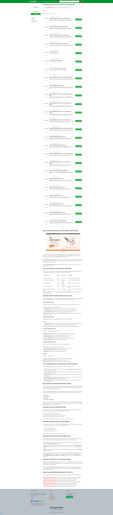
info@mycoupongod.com (71, 493)
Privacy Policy (52, 498)
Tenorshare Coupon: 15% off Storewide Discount (58, 220)
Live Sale (56, 1)
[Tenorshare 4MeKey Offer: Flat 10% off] (46, 204)
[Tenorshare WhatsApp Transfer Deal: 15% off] (46, 145)
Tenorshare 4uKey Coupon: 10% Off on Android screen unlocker (60, 77)
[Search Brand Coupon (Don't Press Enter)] (80, 1)
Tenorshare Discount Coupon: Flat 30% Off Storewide (59, 35)
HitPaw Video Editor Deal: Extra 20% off (56, 178)
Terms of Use (52, 499)
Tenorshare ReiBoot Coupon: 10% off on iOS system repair (59, 119)
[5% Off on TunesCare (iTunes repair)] (46, 61)
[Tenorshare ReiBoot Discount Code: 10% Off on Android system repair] (46, 94)
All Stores (39, 1)
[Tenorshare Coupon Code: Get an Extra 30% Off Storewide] (46, 19)
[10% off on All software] (46, 52)
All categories (34, 21)
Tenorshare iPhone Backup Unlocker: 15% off (57, 136)
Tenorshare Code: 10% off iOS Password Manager (58, 170)
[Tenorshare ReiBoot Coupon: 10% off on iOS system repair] (46, 120)
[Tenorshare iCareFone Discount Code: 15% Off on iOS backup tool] (46, 154)
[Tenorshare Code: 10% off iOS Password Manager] (46, 171)
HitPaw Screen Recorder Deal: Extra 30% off (57, 212)
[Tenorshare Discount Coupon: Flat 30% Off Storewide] (46, 35)
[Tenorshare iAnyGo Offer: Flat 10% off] (46, 196)
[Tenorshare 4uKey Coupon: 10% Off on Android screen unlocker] (46, 78)
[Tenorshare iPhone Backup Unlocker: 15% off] (46, 137)
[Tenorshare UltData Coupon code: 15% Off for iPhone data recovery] (46, 162)
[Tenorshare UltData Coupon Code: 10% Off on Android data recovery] (46, 112)
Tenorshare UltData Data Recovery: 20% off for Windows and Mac (61, 128)
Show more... (45, 10)
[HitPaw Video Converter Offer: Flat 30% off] (46, 187)
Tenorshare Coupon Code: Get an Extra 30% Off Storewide (59, 18)
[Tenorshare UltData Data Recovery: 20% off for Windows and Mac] (46, 129)
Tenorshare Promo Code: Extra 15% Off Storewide (58, 43)
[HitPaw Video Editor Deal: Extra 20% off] (46, 179)
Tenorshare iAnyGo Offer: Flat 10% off (56, 195)
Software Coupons (34, 20)
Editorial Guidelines (53, 497)
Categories (46, 1)
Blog (42, 1)
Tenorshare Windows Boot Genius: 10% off (57, 85)
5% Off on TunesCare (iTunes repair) (55, 60)
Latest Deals (51, 1)
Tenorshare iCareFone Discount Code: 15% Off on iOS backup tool (61, 153)
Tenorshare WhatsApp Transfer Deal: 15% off (57, 145)
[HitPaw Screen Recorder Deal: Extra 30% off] (46, 213)
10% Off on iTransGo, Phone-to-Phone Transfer (57, 68)
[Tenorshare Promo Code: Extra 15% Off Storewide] (46, 44)
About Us (51, 493)
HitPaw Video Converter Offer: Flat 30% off (57, 187)
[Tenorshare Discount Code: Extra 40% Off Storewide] (46, 27)
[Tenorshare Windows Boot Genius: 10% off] (46, 86)
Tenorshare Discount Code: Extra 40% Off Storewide (58, 26)
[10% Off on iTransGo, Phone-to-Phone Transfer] (46, 69)
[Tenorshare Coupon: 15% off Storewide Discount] (46, 221)
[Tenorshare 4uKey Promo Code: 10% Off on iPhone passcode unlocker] (46, 103)
